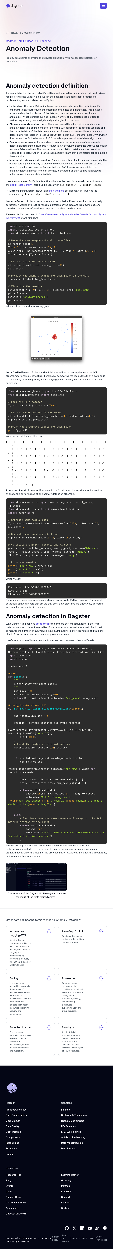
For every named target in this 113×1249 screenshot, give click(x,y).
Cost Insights (13, 1131)
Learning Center (70, 1174)
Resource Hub (13, 1174)
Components (13, 1137)
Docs (9, 1191)
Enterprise (11, 1148)
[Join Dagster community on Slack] (105, 1228)
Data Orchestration (16, 1115)
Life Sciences (68, 1126)
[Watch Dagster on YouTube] (90, 1228)
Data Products (69, 1148)
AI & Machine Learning (73, 1137)
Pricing (10, 1154)
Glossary (66, 1180)
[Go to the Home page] (14, 6)
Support (65, 1197)
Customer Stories (16, 1202)
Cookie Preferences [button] (101, 1238)
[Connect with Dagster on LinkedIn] (82, 1228)
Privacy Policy (55, 1238)
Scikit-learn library (20, 184)
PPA (91, 1238)
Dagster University (16, 1213)
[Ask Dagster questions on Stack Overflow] (97, 1228)
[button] (103, 6)
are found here (56, 190)
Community (12, 1208)
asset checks (43, 623)
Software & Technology (74, 1115)
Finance (65, 1109)
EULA (84, 1238)
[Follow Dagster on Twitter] (74, 1228)
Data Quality (12, 1126)
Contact (65, 1202)
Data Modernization (72, 1142)
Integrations (12, 1142)
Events (9, 1186)
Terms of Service (65, 1238)
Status (65, 1208)
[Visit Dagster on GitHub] (67, 1228)
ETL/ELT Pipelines (71, 1131)
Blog (8, 1180)
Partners (65, 1186)
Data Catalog (13, 1120)
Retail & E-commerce (72, 1120)
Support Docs (13, 1197)
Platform (10, 1102)
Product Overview (16, 1109)
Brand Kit (66, 1191)
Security (76, 1238)
